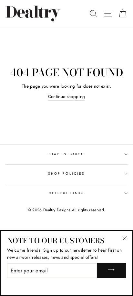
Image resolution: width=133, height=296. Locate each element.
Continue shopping (66, 96)
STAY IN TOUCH (67, 154)
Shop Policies (66, 173)
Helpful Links (67, 193)
